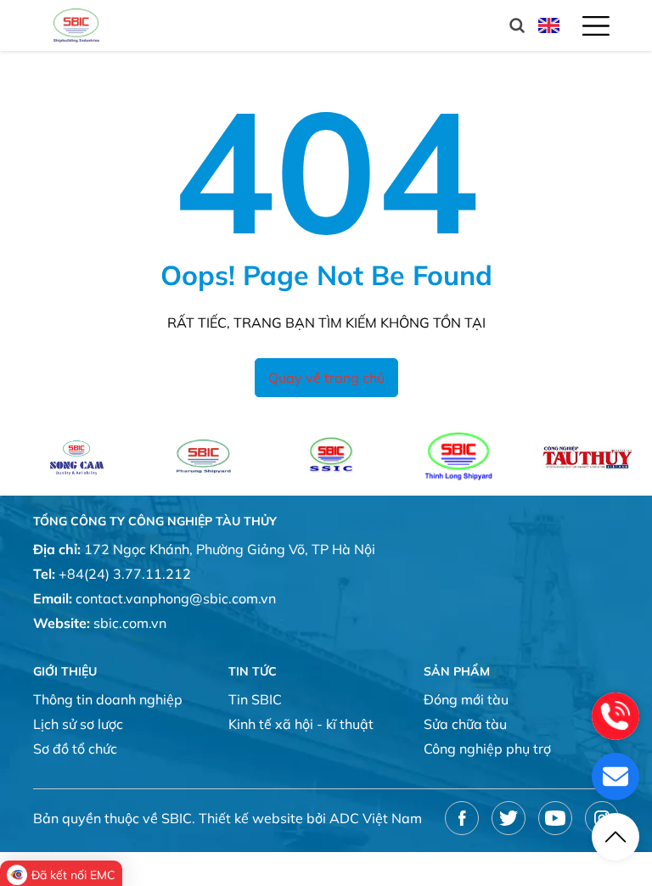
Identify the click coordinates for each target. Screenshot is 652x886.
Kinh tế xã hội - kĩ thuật (301, 723)
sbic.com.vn (129, 622)
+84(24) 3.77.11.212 (125, 573)
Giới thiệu (65, 671)
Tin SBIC (255, 699)
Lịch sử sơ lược (78, 723)
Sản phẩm (457, 671)
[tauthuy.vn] (570, 456)
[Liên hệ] (615, 776)
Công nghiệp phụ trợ (487, 748)
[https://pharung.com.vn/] (188, 456)
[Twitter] (509, 818)
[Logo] (76, 25)
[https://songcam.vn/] (61, 456)
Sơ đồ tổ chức (75, 748)
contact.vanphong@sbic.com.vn (176, 598)
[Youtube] (555, 818)
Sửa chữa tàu (465, 723)
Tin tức (252, 671)
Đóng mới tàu (466, 699)
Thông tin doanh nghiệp (108, 699)
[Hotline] (615, 716)
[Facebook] (462, 818)
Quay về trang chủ (326, 377)
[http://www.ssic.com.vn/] (315, 456)
